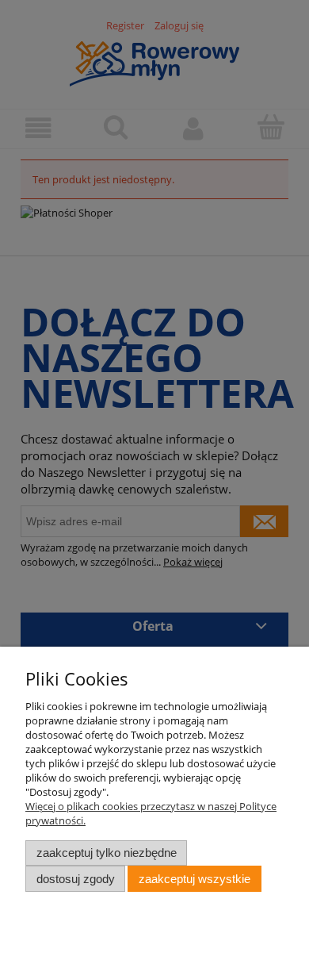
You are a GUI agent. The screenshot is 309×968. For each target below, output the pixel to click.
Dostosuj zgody (75, 878)
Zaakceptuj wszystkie (194, 878)
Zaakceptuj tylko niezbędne (106, 852)
